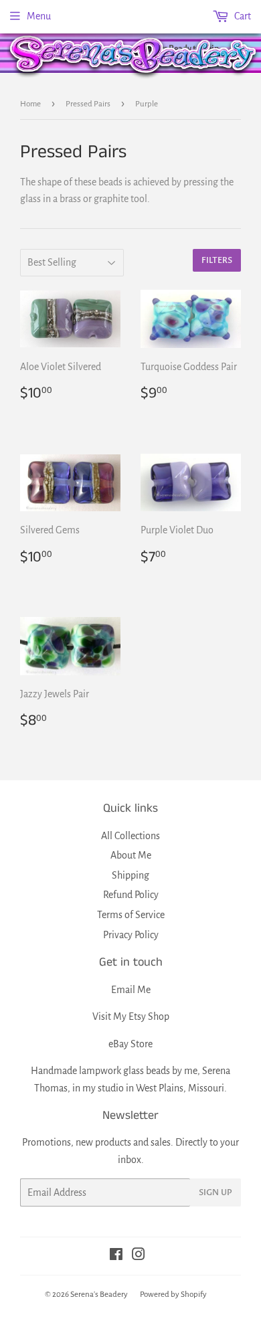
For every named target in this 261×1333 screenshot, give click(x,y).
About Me (130, 855)
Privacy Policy (131, 934)
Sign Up (215, 1192)
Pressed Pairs (88, 104)
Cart (241, 16)
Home (30, 104)
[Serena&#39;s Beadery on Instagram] (138, 1256)
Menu (39, 16)
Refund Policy (131, 894)
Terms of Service (131, 914)
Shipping (130, 875)
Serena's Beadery (134, 56)
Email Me (131, 989)
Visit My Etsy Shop (130, 1016)
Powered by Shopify (173, 1294)
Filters (216, 260)
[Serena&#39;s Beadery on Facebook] (116, 1256)
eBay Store (130, 1044)
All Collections (130, 835)
